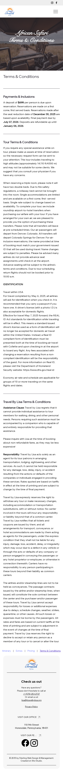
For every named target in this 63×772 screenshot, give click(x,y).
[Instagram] (52, 2)
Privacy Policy (31, 706)
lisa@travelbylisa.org (31, 700)
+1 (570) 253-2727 (31, 694)
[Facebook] (56, 2)
